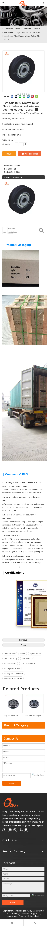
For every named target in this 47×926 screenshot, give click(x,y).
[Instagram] (26, 830)
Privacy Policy (34, 916)
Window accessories (13, 678)
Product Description (13, 177)
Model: (7, 165)
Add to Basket (31, 153)
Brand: (7, 168)
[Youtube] (21, 830)
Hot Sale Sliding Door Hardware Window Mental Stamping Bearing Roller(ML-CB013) (34, 715)
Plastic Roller (10, 653)
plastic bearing (10, 658)
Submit (11, 783)
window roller (10, 663)
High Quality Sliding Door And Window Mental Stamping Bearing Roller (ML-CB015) (13, 715)
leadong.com (12, 916)
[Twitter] (15, 830)
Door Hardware (28, 663)
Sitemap (23, 916)
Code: (6, 172)
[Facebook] (4, 830)
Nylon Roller (35, 653)
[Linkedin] (10, 830)
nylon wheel (27, 658)
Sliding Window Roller (14, 673)
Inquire (9, 153)
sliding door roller (12, 668)
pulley (22, 653)
